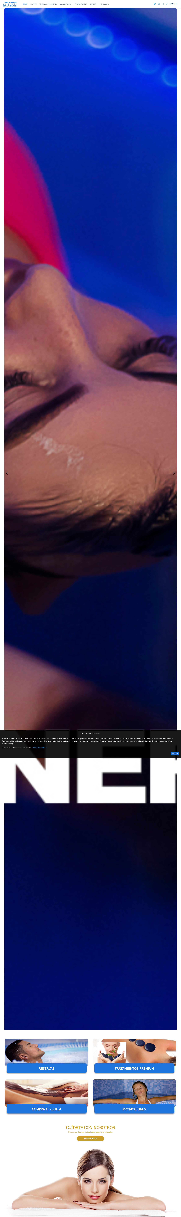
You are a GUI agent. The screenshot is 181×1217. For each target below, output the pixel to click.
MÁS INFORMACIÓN (90, 1138)
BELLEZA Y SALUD (65, 4)
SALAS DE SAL (104, 4)
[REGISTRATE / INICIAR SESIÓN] (159, 4)
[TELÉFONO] (167, 4)
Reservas (46, 1068)
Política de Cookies (39, 748)
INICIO (25, 4)
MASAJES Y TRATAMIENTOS (48, 4)
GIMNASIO (93, 4)
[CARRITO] (155, 4)
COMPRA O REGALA (81, 4)
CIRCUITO (33, 4)
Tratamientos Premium (134, 1068)
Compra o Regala (46, 1109)
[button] (7, 473)
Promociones (134, 1109)
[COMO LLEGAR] (163, 4)
